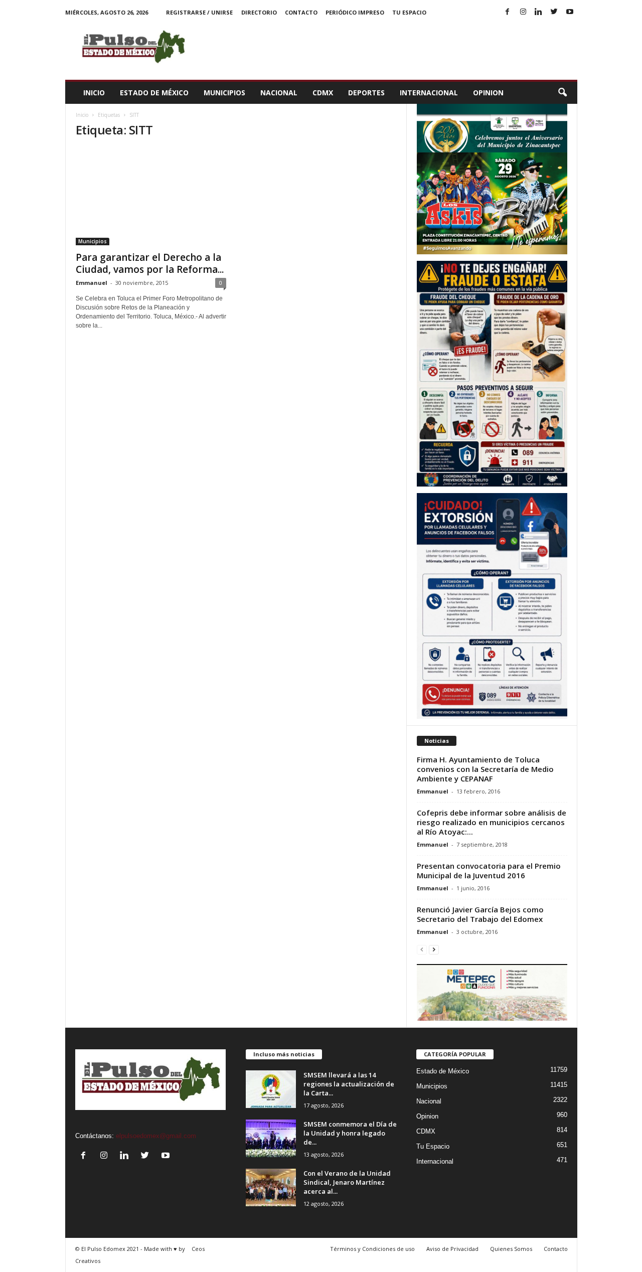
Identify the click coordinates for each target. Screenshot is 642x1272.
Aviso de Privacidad (452, 1248)
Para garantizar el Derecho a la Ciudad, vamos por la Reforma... (150, 263)
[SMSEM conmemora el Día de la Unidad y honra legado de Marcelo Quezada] (271, 1138)
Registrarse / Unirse (199, 12)
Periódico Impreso (355, 12)
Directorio (259, 12)
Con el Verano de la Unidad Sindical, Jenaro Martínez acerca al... (347, 1182)
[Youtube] (570, 12)
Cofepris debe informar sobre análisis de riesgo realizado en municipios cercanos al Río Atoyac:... (491, 822)
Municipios (224, 92)
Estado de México (154, 92)
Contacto (301, 12)
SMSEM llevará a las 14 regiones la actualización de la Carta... (348, 1083)
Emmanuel (91, 282)
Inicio (94, 92)
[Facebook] (508, 12)
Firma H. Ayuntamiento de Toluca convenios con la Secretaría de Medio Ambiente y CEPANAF (485, 768)
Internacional (429, 92)
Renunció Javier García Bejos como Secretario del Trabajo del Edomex (480, 914)
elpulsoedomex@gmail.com (156, 1136)
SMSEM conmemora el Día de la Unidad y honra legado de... (350, 1133)
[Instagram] (523, 12)
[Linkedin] (539, 12)
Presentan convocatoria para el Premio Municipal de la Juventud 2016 (489, 870)
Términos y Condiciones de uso (372, 1248)
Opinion (488, 92)
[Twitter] (554, 12)
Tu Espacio (409, 12)
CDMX (322, 92)
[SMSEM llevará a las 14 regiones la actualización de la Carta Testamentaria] (271, 1089)
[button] (562, 93)
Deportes (366, 92)
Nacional (278, 92)
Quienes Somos (511, 1248)
